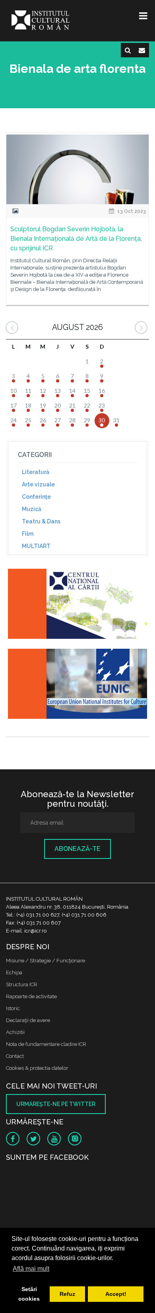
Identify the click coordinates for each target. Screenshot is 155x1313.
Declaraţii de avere (28, 1020)
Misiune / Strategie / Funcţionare (45, 961)
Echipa (14, 972)
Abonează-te (77, 849)
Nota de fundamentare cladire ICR (46, 1044)
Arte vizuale (38, 484)
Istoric (13, 1008)
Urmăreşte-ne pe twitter (55, 1104)
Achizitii (15, 1032)
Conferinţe (36, 497)
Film (27, 534)
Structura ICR (21, 984)
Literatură (35, 472)
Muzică (31, 509)
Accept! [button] (115, 1294)
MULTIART (36, 546)
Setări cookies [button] (29, 1294)
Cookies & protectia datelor (37, 1068)
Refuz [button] (67, 1294)
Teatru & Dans (41, 521)
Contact (15, 1056)
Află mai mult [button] (31, 1268)
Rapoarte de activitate (31, 996)
